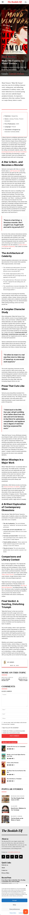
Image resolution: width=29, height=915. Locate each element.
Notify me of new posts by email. (11, 732)
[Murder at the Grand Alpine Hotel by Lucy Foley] (3, 756)
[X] (12, 107)
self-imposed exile (15, 171)
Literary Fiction (16, 73)
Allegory (14, 806)
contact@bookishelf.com (14, 852)
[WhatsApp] (19, 107)
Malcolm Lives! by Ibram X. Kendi (22, 680)
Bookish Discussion (17, 796)
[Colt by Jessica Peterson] (3, 764)
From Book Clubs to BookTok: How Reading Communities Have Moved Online (13, 880)
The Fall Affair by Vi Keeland (14, 778)
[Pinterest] (15, 107)
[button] (26, 885)
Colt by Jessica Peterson (12, 762)
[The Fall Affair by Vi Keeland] (3, 780)
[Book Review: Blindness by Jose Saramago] (5, 809)
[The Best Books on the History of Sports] (5, 819)
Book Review (9, 56)
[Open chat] (25, 911)
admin (12, 662)
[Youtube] (21, 856)
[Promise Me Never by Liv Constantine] (3, 748)
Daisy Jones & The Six (8, 574)
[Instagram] (8, 856)
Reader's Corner (16, 816)
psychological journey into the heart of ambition (14, 151)
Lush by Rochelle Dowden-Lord (6, 680)
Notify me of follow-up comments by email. (14, 731)
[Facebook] (8, 107)
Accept (14, 900)
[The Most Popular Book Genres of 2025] (5, 799)
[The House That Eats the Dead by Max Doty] (3, 772)
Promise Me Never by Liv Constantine (16, 746)
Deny (14, 905)
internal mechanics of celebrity (12, 486)
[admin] (5, 662)
